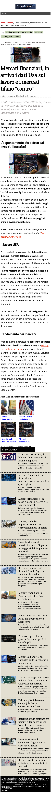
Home (2, 23)
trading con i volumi (11, 36)
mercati (38, 32)
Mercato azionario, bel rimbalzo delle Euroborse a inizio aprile (33, 659)
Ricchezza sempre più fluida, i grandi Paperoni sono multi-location (31, 571)
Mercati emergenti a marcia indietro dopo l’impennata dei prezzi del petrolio (33, 680)
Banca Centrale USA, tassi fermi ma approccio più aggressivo (32, 618)
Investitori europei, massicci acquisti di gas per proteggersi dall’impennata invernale (33, 547)
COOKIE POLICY (6, 789)
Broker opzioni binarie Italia (19, 32)
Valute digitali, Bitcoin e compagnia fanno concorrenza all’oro (31, 703)
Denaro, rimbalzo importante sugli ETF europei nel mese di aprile (32, 524)
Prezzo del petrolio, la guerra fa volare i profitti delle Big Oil (32, 639)
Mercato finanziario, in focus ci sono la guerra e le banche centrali (33, 501)
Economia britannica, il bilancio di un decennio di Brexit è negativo (32, 457)
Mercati (10, 23)
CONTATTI (4, 790)
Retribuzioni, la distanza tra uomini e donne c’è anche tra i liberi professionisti (33, 721)
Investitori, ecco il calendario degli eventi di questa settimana (32, 742)
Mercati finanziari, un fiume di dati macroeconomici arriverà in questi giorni (33, 480)
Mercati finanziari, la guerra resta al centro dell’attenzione (30, 596)
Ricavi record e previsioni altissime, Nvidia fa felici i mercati (32, 763)
